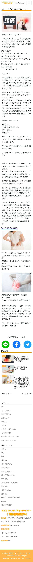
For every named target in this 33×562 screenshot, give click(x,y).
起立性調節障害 (7, 505)
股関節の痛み (6, 490)
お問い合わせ (20, 3)
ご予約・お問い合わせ (9, 429)
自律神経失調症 (7, 464)
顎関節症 (4, 479)
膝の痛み (4, 486)
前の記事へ (7, 394)
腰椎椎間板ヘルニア (8, 475)
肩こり (3, 449)
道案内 (3, 422)
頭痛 (3, 456)
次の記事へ (26, 394)
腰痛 (3, 453)
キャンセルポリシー (8, 440)
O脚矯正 (4, 501)
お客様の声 (5, 418)
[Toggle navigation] (29, 3)
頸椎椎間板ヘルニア (8, 471)
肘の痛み (4, 494)
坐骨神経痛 (5, 468)
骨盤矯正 (4, 460)
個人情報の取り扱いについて (11, 437)
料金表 (3, 425)
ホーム (3, 407)
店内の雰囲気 (6, 414)
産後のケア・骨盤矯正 (9, 483)
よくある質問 (6, 433)
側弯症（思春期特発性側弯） (11, 498)
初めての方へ (6, 410)
